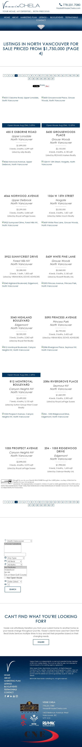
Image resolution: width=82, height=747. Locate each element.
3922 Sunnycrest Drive (21, 256)
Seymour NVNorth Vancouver (61, 387)
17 (66, 75)
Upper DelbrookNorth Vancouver (21, 201)
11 (43, 75)
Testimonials (71, 17)
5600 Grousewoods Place (60, 133)
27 (52, 79)
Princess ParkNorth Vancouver (61, 323)
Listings (8, 684)
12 (47, 75)
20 (77, 75)
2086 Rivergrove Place (60, 381)
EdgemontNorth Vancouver (21, 326)
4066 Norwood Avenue (21, 195)
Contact (41, 20)
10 (39, 75)
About (15, 17)
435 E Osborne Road (21, 131)
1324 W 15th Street (61, 195)
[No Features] (15, 567)
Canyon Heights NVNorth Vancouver (21, 390)
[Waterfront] (15, 570)
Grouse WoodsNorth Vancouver (61, 141)
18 (70, 75)
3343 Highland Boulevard (21, 319)
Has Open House (14, 578)
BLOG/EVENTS (56, 17)
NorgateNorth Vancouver (61, 201)
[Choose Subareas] (12, 544)
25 (45, 79)
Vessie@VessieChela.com (68, 8)
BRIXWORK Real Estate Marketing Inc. (42, 679)
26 (49, 79)
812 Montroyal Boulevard (21, 383)
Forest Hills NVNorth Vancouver (21, 262)
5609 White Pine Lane (61, 256)
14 (54, 75)
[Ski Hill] (15, 572)
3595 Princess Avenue (61, 317)
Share (42, 85)
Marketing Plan (28, 17)
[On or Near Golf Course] (15, 575)
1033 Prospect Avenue (21, 448)
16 (62, 75)
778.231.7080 (71, 4)
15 (58, 75)
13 (50, 75)
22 (33, 79)
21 (29, 79)
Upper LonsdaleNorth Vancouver (21, 137)
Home (7, 17)
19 (74, 75)
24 (41, 79)
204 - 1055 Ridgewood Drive (61, 449)
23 (37, 79)
